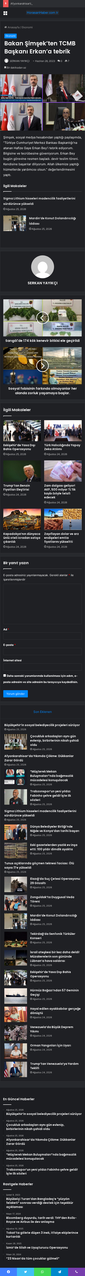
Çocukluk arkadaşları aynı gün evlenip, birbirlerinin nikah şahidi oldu (54, 740)
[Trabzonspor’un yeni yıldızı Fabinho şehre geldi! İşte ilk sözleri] (15, 797)
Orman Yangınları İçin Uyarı (50, 1045)
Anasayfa (13, 27)
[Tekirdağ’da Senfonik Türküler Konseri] (15, 939)
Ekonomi (27, 27)
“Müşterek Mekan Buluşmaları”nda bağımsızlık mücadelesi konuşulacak (51, 775)
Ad (6, 629)
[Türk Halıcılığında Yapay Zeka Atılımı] (63, 430)
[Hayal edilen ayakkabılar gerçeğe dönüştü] (15, 1014)
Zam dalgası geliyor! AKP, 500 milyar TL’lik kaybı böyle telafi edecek (60, 491)
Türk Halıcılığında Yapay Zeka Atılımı (62, 447)
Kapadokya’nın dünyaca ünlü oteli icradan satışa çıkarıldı (21, 538)
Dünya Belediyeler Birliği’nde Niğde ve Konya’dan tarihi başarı (54, 828)
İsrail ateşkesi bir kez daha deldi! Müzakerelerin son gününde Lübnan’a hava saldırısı (54, 956)
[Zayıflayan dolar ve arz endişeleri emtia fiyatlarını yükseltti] (63, 519)
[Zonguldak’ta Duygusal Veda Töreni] (15, 902)
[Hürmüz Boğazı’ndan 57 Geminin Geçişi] (15, 996)
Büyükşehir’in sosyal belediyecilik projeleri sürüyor (42, 725)
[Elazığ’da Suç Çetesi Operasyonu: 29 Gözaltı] (15, 884)
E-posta (9, 644)
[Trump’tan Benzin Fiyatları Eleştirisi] (22, 471)
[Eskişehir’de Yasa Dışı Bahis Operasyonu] (22, 430)
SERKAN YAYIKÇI (20, 61)
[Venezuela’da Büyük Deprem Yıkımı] (15, 1032)
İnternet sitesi (12, 660)
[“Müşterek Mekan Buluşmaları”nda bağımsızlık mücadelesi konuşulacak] (15, 777)
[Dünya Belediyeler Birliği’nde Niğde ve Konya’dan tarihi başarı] (15, 832)
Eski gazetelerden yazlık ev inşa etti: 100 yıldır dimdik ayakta (53, 847)
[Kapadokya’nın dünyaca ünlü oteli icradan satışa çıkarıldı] (22, 519)
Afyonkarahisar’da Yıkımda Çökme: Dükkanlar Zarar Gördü (47, 3)
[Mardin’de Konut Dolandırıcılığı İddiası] (14, 223)
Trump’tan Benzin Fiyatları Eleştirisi (16, 488)
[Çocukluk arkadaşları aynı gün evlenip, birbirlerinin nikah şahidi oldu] (15, 742)
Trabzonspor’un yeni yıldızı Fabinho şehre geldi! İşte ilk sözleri (50, 795)
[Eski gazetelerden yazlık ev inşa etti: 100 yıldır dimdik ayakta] (15, 850)
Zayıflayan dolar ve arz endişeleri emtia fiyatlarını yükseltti (61, 538)
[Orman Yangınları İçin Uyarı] (15, 1051)
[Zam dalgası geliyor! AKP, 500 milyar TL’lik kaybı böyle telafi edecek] (63, 471)
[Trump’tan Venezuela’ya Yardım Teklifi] (15, 1069)
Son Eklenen (42, 712)
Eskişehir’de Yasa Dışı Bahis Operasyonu (19, 447)
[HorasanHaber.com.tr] (42, 12)
